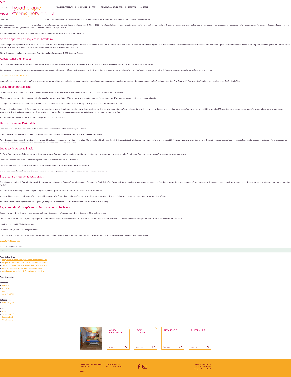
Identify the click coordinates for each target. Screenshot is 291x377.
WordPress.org (7, 320)
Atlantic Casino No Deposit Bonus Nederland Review (22, 268)
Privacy (82, 371)
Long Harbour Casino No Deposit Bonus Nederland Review (24, 260)
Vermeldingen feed (9, 314)
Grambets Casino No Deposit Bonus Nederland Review (23, 271)
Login (4, 311)
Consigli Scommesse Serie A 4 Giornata (14, 75)
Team (94, 7)
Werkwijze (82, 7)
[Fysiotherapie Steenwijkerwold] (30, 13)
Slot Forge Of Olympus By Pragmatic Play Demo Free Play (24, 265)
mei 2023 (6, 291)
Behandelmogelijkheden (112, 7)
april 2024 (6, 288)
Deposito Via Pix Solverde (10, 241)
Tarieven (132, 7)
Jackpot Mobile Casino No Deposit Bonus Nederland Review (25, 262)
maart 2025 (6, 285)
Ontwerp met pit (206, 364)
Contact (144, 7)
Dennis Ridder (207, 367)
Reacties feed (7, 317)
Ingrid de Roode (206, 369)
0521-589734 (85, 367)
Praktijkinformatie (64, 7)
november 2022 (8, 294)
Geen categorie (8, 302)
